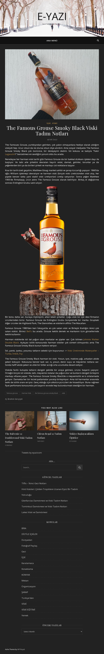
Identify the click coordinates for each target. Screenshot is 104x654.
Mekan (25, 580)
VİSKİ (54, 123)
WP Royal (21, 649)
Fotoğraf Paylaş (29, 545)
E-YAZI (52, 16)
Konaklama (27, 568)
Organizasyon (29, 586)
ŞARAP (25, 592)
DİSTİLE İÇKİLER (29, 534)
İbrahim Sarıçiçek (15, 399)
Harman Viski (26, 393)
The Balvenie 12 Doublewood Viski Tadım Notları (18, 437)
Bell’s (29, 331)
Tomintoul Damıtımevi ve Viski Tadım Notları (44, 506)
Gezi (24, 551)
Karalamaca (28, 563)
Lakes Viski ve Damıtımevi (34, 512)
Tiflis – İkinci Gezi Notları (34, 483)
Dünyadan (27, 539)
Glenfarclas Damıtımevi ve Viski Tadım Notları (45, 500)
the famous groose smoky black (46, 393)
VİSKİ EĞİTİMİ (28, 609)
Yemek (25, 615)
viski (63, 393)
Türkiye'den (28, 598)
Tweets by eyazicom (32, 452)
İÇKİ (49, 123)
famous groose (12, 393)
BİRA (24, 528)
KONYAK (26, 574)
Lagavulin (10, 154)
